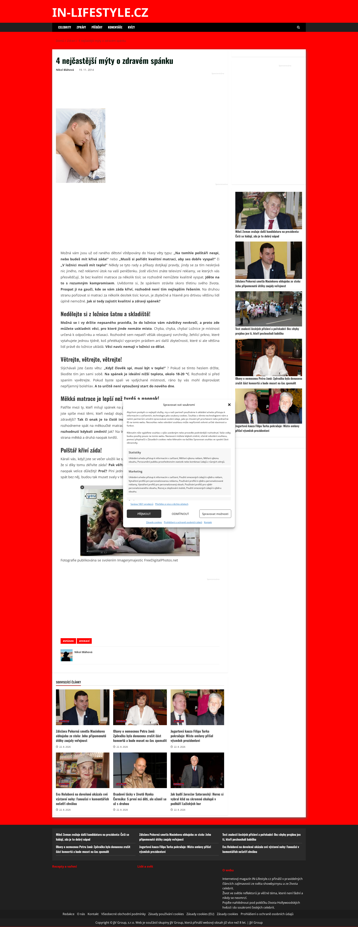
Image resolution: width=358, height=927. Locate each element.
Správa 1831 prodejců (142, 504)
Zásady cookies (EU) (200, 914)
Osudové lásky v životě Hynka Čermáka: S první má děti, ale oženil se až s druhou (140, 770)
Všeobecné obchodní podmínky (123, 914)
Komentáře (115, 27)
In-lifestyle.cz (100, 12)
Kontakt (208, 522)
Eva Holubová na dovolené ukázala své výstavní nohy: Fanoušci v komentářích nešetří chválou (82, 770)
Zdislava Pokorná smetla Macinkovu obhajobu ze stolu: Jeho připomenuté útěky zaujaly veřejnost (82, 707)
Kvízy (131, 27)
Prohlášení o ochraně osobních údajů (183, 522)
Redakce (68, 914)
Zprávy (81, 27)
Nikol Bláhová (65, 70)
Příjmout (144, 514)
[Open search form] (298, 27)
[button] (229, 405)
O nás (81, 914)
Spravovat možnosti (215, 514)
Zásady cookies (154, 522)
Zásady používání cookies (166, 914)
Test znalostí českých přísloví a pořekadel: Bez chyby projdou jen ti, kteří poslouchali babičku (267, 331)
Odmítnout (180, 514)
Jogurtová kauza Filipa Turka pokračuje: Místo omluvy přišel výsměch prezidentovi (197, 707)
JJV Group (256, 922)
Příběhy (97, 27)
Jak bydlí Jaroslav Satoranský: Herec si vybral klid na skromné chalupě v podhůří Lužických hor (197, 770)
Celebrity (64, 27)
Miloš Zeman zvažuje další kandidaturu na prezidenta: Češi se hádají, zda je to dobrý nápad (267, 234)
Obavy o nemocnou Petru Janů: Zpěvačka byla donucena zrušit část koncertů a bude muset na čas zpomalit (140, 707)
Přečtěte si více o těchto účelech (171, 504)
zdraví (85, 641)
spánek (69, 641)
